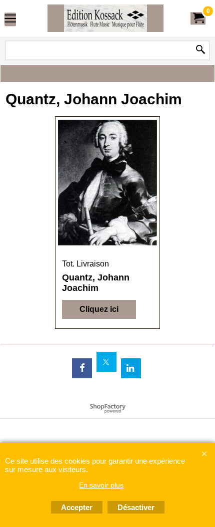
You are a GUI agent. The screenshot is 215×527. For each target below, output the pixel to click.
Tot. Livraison (85, 264)
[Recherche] (200, 50)
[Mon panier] (198, 18)
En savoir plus (101, 485)
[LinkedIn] (131, 368)
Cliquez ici (99, 309)
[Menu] (10, 19)
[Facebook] (82, 368)
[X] (106, 362)
